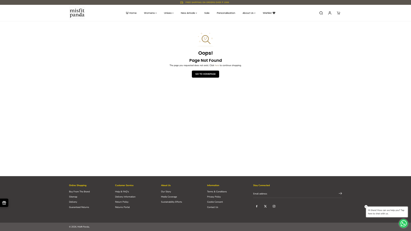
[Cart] (338, 13)
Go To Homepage (205, 74)
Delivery (73, 201)
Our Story (166, 191)
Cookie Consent (215, 201)
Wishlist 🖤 (269, 13)
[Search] (321, 13)
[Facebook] (256, 206)
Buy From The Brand (79, 191)
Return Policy (121, 201)
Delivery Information (125, 196)
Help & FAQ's (122, 191)
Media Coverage (169, 196)
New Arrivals (188, 13)
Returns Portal (122, 207)
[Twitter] (265, 206)
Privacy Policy (214, 196)
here (217, 65)
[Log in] (329, 13)
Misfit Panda (83, 226)
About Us (248, 13)
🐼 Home (131, 13)
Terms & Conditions (217, 191)
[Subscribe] (340, 194)
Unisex (168, 13)
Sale (207, 13)
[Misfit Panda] (77, 13)
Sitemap (73, 196)
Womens (149, 13)
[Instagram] (274, 206)
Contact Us (212, 207)
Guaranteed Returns (79, 207)
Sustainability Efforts (171, 201)
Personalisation (226, 13)
